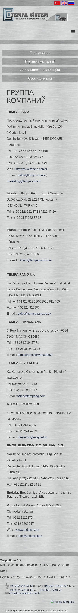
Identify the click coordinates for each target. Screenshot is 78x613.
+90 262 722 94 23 (55, 585)
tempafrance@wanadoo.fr (35, 354)
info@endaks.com (30, 535)
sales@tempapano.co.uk (34, 313)
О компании (40, 53)
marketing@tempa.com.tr (23, 181)
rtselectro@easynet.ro (32, 437)
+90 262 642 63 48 (21, 590)
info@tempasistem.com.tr (24, 593)
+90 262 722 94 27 (50, 590)
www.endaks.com (27, 529)
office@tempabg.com (31, 396)
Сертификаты (40, 78)
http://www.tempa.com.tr (31, 169)
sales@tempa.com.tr (31, 175)
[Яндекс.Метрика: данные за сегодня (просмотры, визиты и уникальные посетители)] (62, 601)
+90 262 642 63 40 (21, 585)
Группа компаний (40, 61)
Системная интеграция (40, 70)
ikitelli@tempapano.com (35, 260)
